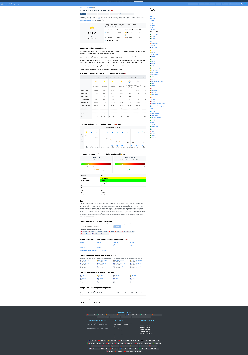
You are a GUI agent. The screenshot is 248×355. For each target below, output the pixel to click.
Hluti (151, 22)
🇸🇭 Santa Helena (154, 115)
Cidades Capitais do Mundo (119, 334)
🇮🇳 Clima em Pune (147, 317)
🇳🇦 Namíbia (152, 96)
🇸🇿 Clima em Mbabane (102, 261)
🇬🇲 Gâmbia (152, 63)
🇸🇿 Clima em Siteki (101, 263)
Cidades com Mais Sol (145, 331)
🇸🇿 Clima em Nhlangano (136, 261)
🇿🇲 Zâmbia (152, 135)
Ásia (237, 3)
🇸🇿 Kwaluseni (83, 278)
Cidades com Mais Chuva (145, 327)
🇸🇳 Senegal (152, 119)
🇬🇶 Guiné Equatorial (155, 69)
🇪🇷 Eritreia (152, 58)
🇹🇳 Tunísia (152, 131)
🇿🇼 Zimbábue (153, 137)
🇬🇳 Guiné (152, 67)
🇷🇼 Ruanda (152, 111)
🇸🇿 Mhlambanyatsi (84, 281)
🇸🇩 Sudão (152, 124)
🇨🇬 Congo (152, 52)
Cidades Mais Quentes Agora (146, 323)
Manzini (82, 242)
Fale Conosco (117, 326)
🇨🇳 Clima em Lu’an (121, 314)
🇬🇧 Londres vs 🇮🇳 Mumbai (101, 231)
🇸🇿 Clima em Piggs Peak (119, 263)
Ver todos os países (138, 1)
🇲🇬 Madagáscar (154, 83)
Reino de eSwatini (88, 7)
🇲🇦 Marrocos (153, 88)
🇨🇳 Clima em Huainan (110, 314)
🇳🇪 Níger (152, 97)
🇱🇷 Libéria (152, 79)
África (232, 3)
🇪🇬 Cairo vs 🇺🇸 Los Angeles (128, 231)
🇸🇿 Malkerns (133, 276)
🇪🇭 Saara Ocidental (154, 113)
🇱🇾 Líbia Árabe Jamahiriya (156, 81)
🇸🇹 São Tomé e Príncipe (155, 117)
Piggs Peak (116, 244)
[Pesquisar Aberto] (242, 3)
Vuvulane (82, 245)
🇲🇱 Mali (151, 87)
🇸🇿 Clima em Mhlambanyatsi (137, 266)
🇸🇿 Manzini (116, 276)
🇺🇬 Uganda (152, 133)
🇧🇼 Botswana (153, 41)
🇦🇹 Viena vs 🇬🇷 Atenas (86, 233)
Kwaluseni (99, 245)
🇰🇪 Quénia (152, 101)
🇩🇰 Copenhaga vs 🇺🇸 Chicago (87, 231)
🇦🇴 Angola (152, 36)
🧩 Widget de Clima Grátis (119, 337)
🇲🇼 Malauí (152, 85)
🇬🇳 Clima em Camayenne (145, 314)
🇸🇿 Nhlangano (100, 276)
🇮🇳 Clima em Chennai (136, 317)
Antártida (211, 3)
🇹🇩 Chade (152, 50)
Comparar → (117, 226)
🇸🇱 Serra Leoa (153, 120)
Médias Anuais (114, 13)
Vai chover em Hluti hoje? (87, 300)
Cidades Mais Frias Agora (145, 325)
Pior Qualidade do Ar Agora (146, 333)
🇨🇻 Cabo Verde (153, 47)
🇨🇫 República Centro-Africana (157, 103)
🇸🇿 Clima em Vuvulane (85, 266)
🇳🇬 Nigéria (152, 99)
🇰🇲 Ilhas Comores (154, 72)
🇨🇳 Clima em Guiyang (156, 314)
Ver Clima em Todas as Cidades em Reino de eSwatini (93, 250)
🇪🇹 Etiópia (152, 59)
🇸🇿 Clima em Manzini (85, 261)
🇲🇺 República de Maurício (156, 105)
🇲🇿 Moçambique (154, 94)
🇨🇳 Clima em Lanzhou (115, 317)
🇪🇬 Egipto (152, 56)
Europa (218, 3)
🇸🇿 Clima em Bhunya (118, 266)
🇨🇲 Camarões (153, 49)
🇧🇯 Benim (152, 40)
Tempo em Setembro (103, 13)
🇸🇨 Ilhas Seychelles (154, 74)
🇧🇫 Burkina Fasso (154, 43)
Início (81, 7)
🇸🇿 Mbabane (100, 281)
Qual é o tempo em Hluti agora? (89, 291)
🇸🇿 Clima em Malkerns (118, 261)
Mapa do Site (116, 328)
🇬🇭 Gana (152, 65)
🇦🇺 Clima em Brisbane (126, 317)
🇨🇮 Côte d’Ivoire (154, 54)
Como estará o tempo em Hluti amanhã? (91, 297)
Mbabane (99, 242)
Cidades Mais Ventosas (145, 329)
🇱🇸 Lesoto (152, 78)
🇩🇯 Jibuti (152, 76)
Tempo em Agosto (92, 13)
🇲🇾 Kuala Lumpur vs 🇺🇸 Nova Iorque (100, 233)
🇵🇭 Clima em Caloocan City (132, 314)
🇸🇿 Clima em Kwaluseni (102, 266)
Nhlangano (132, 242)
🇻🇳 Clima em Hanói (91, 314)
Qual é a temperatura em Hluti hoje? (90, 302)
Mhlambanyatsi (133, 245)
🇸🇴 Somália (152, 122)
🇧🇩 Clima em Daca (100, 314)
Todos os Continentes (118, 330)
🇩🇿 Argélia (152, 38)
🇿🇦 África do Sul (154, 34)
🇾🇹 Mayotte (153, 92)
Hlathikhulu (83, 247)
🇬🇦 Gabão (152, 61)
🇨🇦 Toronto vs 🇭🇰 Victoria (114, 231)
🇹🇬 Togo (152, 130)
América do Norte (193, 3)
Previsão (83, 13)
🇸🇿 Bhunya (132, 278)
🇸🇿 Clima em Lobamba (135, 263)
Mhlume (82, 244)
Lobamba (132, 244)
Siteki (98, 244)
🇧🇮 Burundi (152, 45)
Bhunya (115, 245)
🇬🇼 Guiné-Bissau (154, 70)
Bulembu (99, 247)
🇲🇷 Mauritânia (153, 90)
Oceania (225, 3)
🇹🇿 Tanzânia (153, 128)
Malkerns (115, 242)
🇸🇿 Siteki (115, 278)
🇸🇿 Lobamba (100, 278)
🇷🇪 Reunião (152, 110)
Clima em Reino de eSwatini (126, 13)
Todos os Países (117, 332)
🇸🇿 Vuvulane (116, 281)
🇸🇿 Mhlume (132, 281)
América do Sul (203, 3)
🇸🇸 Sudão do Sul (154, 126)
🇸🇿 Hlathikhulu (83, 276)
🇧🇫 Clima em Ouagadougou (103, 317)
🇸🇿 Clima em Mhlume (85, 263)
